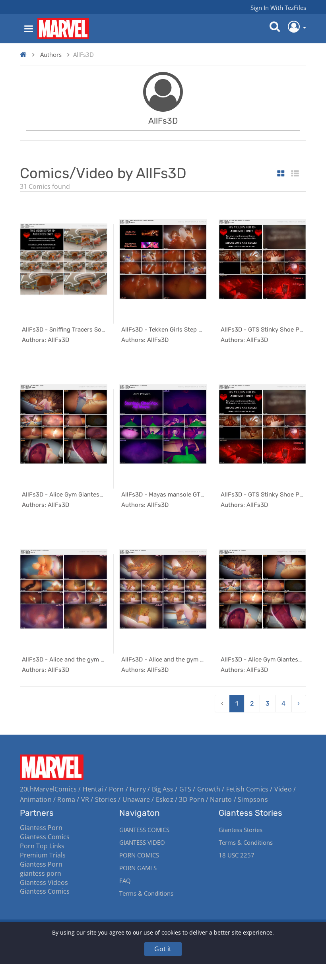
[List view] (295, 174)
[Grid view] (281, 174)
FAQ (125, 880)
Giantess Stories (240, 830)
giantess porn (40, 873)
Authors (51, 54)
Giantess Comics (45, 836)
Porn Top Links (42, 846)
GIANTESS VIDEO (142, 842)
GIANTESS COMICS (144, 830)
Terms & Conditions (146, 893)
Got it (162, 949)
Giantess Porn (41, 827)
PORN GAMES (138, 868)
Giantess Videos (44, 882)
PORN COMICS (139, 855)
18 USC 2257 (236, 855)
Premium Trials (43, 855)
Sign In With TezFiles (278, 8)
